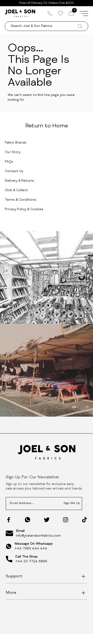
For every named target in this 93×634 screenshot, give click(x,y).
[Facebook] (8, 520)
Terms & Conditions (20, 200)
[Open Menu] (84, 13)
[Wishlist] (60, 13)
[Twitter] (47, 520)
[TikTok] (84, 520)
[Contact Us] (49, 13)
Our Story (13, 152)
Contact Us (14, 171)
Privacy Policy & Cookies (24, 209)
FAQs (9, 162)
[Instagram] (65, 520)
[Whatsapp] (28, 519)
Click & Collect (16, 190)
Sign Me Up (71, 503)
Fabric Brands (15, 143)
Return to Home (46, 126)
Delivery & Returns (19, 181)
